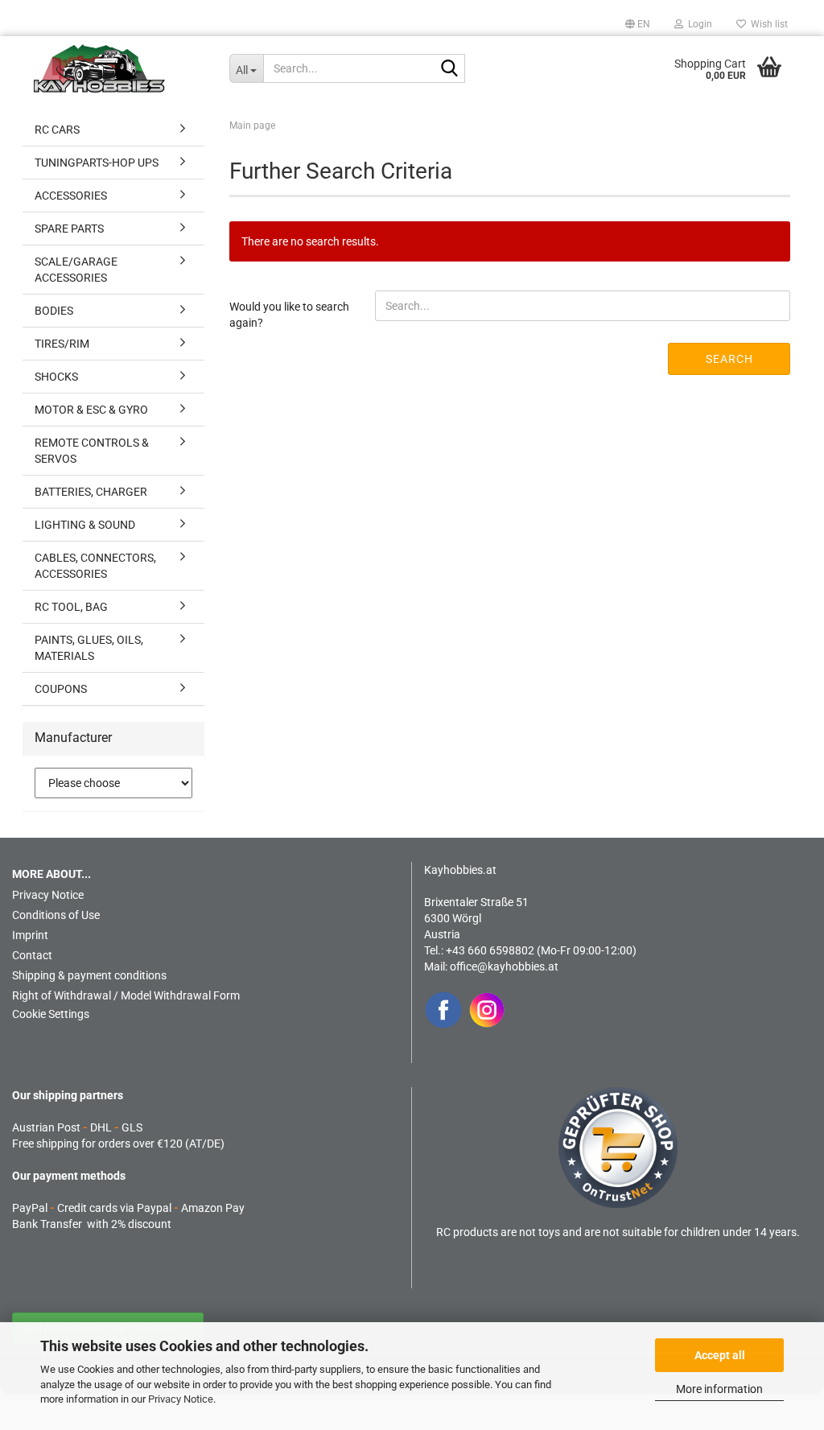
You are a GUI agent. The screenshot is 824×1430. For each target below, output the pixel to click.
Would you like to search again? (289, 314)
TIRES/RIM (62, 343)
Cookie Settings (50, 1014)
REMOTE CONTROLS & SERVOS (92, 450)
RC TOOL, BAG (71, 606)
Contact (32, 955)
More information (719, 1389)
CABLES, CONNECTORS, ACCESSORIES (95, 565)
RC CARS (57, 129)
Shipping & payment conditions (89, 975)
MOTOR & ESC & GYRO (91, 409)
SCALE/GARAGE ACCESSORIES (76, 269)
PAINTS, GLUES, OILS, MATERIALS (89, 647)
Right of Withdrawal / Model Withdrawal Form (126, 995)
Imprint (30, 935)
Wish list (767, 24)
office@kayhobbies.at (504, 966)
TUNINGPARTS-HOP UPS (97, 162)
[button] (637, 24)
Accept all (719, 1355)
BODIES (54, 310)
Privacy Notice (180, 1399)
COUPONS (61, 688)
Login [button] (697, 24)
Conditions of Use (56, 915)
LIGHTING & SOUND (85, 524)
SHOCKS (56, 376)
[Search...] (450, 69)
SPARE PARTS (69, 228)
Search (729, 358)
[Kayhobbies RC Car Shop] (119, 68)
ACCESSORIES (71, 195)
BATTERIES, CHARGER (91, 491)
